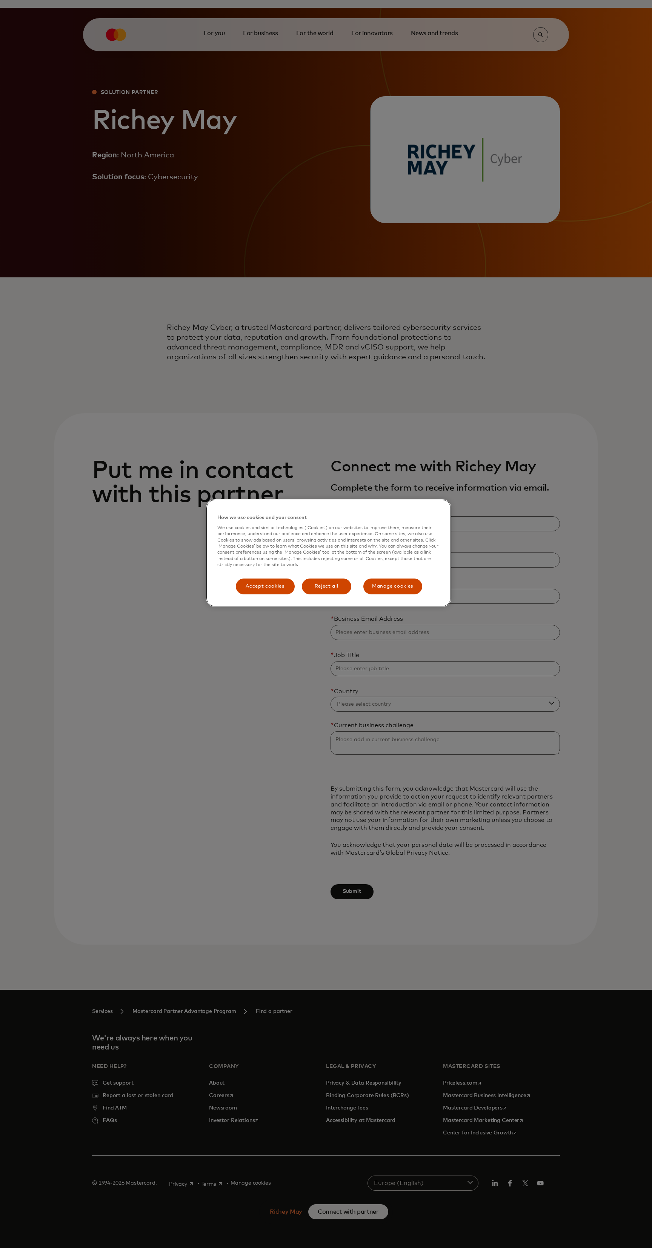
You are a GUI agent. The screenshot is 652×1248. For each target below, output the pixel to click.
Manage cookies (392, 586)
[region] (328, 553)
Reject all (326, 586)
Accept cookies (265, 586)
